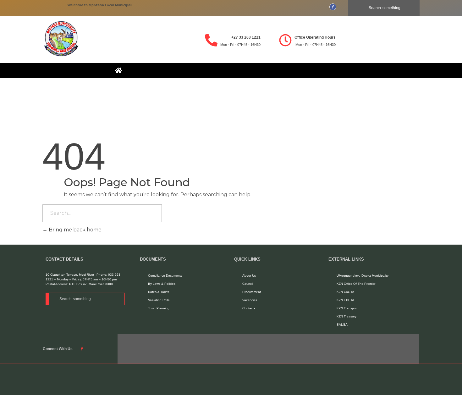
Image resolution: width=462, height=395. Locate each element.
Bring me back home (74, 230)
